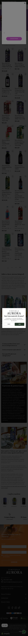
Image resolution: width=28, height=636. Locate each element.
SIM (19, 324)
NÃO (9, 324)
